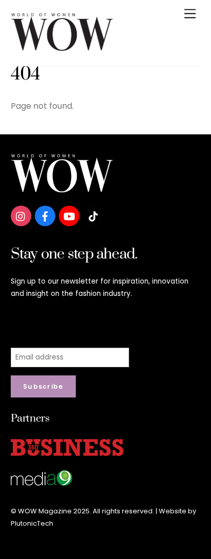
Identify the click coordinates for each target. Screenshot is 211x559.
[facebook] (45, 216)
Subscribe (43, 386)
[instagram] (21, 216)
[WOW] (62, 46)
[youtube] (69, 216)
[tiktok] (93, 216)
